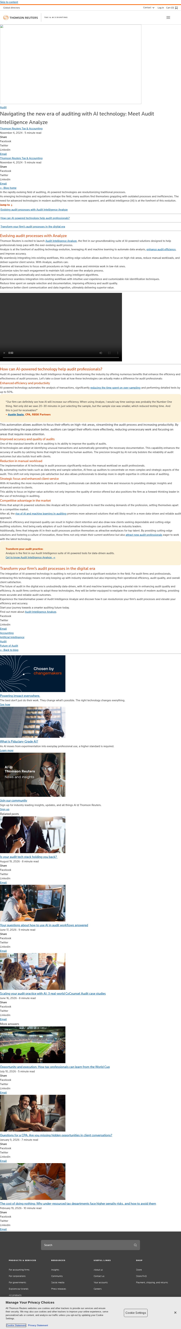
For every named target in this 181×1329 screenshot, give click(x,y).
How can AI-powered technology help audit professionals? (35, 218)
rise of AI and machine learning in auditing (40, 513)
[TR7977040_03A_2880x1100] (32, 737)
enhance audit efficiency (161, 249)
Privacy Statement (37, 1325)
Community (57, 1276)
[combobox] (86, 1245)
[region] (90, 1313)
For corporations (17, 1276)
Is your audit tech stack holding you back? (29, 857)
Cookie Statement (16, 1325)
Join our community (13, 800)
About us (98, 1269)
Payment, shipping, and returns (152, 1282)
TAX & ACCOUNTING (56, 17)
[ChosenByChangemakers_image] (32, 691)
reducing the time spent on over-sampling (115, 387)
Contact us (99, 1276)
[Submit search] (135, 1245)
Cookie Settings (135, 1312)
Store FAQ (141, 1276)
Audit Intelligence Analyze (61, 241)
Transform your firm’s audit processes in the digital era (33, 226)
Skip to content (9, 2)
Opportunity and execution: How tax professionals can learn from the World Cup (55, 1067)
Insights (55, 1269)
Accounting (7, 633)
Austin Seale (16, 414)
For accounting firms (19, 1269)
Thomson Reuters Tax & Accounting (21, 128)
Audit (3, 107)
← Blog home (8, 188)
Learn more (6, 750)
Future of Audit (9, 645)
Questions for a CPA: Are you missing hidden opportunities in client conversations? (56, 1135)
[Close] (175, 1312)
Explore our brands (18, 1288)
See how (5, 704)
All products (15, 1295)
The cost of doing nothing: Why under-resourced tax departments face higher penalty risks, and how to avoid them (78, 1203)
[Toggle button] (168, 17)
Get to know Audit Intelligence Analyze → (30, 557)
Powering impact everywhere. (20, 696)
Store (139, 1269)
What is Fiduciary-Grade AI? (19, 741)
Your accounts (101, 1282)
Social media (57, 1282)
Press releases (58, 1288)
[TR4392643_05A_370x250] (32, 796)
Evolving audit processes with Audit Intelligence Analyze (34, 209)
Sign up (4, 809)
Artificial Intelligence (12, 637)
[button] (27, 1260)
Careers (98, 1288)
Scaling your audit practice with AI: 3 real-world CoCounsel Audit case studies (53, 993)
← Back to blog (9, 650)
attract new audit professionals (144, 534)
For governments (17, 1282)
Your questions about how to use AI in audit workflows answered (44, 925)
